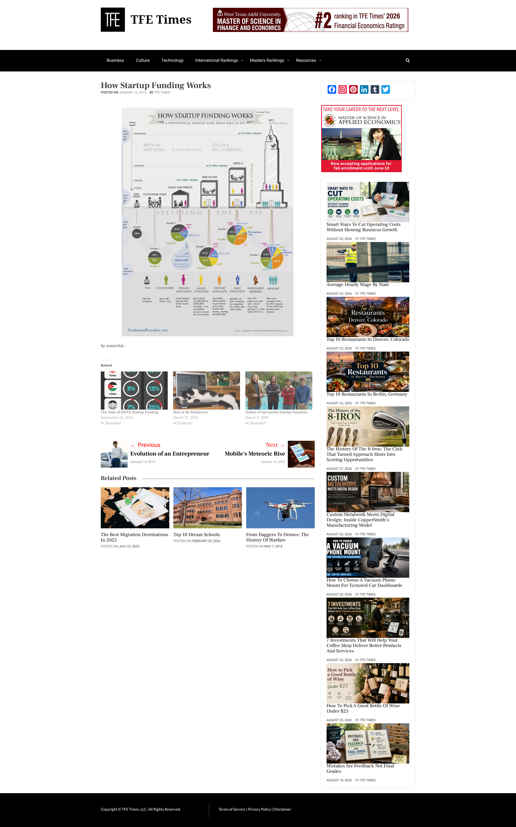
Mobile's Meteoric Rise (255, 454)
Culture (143, 60)
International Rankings (216, 60)
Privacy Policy (260, 809)
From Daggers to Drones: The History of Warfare (277, 537)
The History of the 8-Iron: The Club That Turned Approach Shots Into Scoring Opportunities (364, 455)
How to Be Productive (190, 412)
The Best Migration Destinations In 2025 (134, 537)
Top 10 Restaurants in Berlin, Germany (367, 394)
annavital (115, 346)
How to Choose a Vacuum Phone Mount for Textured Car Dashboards (364, 583)
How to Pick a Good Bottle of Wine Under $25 (363, 708)
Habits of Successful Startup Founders (276, 412)
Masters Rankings (267, 60)
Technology (173, 60)
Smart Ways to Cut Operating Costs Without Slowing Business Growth (363, 227)
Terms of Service (231, 809)
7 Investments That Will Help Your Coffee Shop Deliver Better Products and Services (364, 646)
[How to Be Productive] (206, 390)
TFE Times (162, 92)
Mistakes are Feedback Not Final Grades (360, 769)
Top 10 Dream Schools (196, 535)
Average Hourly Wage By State (358, 285)
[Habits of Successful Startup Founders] (278, 390)
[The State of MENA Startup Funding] (134, 390)
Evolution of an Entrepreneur (169, 454)
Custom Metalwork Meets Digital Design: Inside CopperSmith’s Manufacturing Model (361, 520)
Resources (306, 60)
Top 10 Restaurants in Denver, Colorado (368, 339)
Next (275, 445)
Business (115, 60)
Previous (145, 445)
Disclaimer (282, 809)
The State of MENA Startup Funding (130, 412)
